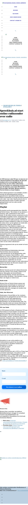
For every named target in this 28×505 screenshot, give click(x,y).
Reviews (15, 10)
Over (15, 6)
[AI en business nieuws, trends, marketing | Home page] (14, 3)
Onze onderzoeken (15, 17)
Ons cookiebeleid (22, 490)
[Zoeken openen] (1, 53)
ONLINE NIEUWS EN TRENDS (12, 105)
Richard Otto (7, 120)
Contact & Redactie (15, 20)
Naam (3, 371)
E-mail (4, 378)
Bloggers (15, 13)
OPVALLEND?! (7, 107)
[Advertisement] (14, 91)
